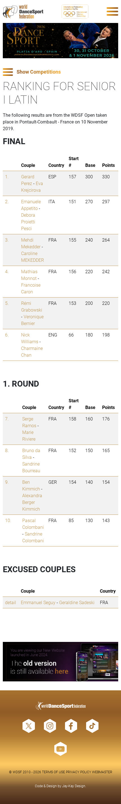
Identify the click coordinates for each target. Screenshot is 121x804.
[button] (60, 72)
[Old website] (60, 661)
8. (7, 450)
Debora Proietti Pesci (28, 221)
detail (10, 602)
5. (7, 303)
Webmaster (102, 772)
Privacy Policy (78, 772)
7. (7, 419)
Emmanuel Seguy (38, 602)
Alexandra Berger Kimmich (32, 502)
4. (7, 271)
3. (7, 240)
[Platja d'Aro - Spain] (60, 40)
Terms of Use (53, 772)
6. (7, 335)
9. (7, 482)
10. (8, 520)
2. (7, 201)
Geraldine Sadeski (77, 602)
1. (7, 176)
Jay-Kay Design (73, 786)
